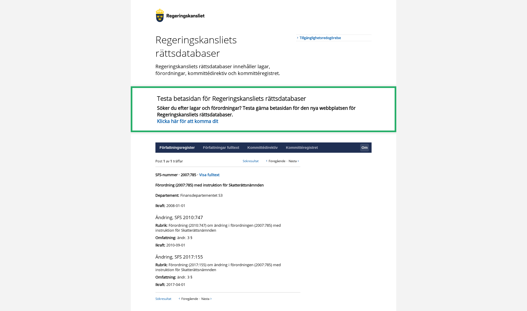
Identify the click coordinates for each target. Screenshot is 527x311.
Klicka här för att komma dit (187, 121)
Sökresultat (251, 161)
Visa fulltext (209, 174)
